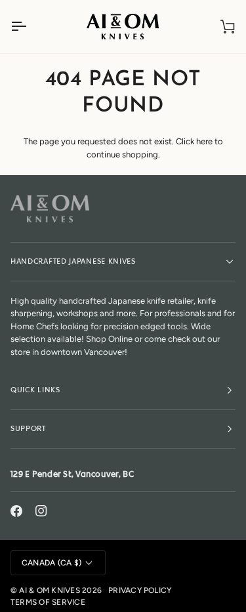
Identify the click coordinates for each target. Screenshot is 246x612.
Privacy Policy (139, 590)
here (204, 141)
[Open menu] (30, 26)
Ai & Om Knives (49, 590)
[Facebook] (16, 511)
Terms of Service (47, 602)
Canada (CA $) (51, 562)
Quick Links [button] (35, 390)
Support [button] (28, 428)
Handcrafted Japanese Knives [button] (73, 261)
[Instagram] (41, 511)
